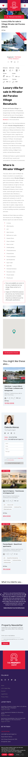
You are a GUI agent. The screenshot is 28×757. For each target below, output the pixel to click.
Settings (17, 754)
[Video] (14, 311)
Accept (4, 754)
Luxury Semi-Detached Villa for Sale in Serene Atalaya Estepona (14, 388)
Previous (2, 42)
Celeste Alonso (8, 736)
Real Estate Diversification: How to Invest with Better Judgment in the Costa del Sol (13, 719)
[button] (15, 334)
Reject (11, 754)
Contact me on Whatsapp (8, 62)
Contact (3, 691)
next (23, 378)
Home (2, 685)
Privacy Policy (4, 696)
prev (5, 378)
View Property (14, 380)
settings (19, 751)
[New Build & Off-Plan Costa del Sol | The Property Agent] (14, 10)
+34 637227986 (5, 731)
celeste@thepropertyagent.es (15, 439)
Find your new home (15, 17)
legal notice (20, 458)
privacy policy (11, 459)
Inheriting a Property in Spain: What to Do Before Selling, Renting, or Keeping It (13, 707)
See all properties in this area (11, 352)
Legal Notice (4, 694)
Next (25, 42)
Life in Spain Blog (5, 688)
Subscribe (5, 643)
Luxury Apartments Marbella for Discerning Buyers (12, 713)
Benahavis (5, 119)
